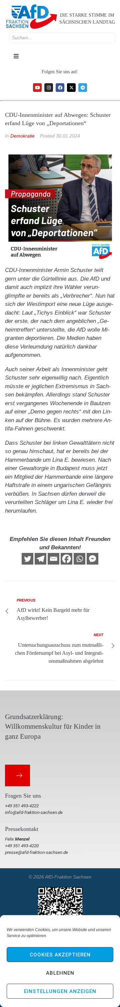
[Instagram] (48, 87)
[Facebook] (60, 87)
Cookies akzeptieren (60, 955)
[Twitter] (27, 559)
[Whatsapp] (79, 559)
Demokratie (22, 135)
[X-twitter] (71, 87)
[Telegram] (82, 87)
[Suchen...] (62, 37)
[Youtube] (37, 87)
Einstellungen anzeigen (60, 991)
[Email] (53, 559)
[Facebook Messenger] (92, 559)
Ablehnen (60, 973)
